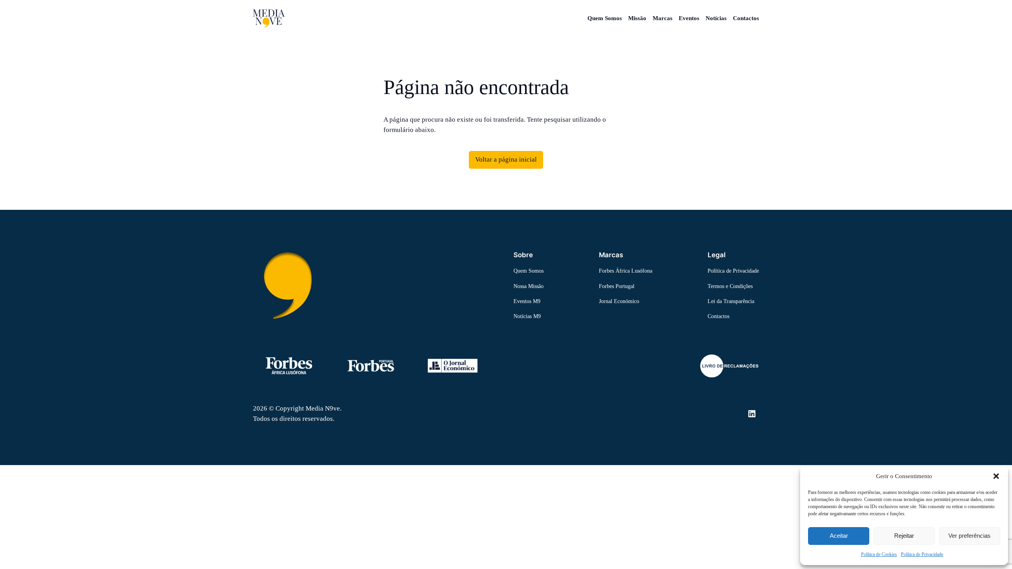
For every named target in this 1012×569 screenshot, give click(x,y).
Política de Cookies (879, 554)
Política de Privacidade (922, 554)
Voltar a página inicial (506, 159)
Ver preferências (969, 535)
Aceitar (839, 535)
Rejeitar (904, 535)
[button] (996, 476)
